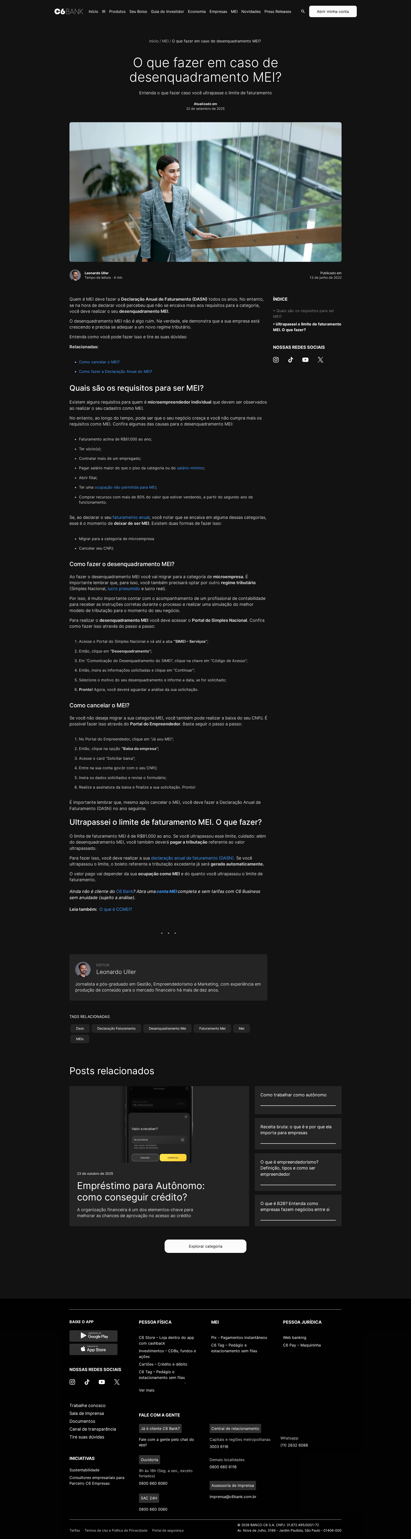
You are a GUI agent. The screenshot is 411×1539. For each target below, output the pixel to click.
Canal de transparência (92, 1429)
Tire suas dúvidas (86, 1436)
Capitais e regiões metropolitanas (240, 1439)
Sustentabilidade (84, 1470)
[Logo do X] (320, 362)
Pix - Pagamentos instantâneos (239, 1337)
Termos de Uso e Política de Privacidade (116, 1530)
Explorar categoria (205, 1246)
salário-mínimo (190, 468)
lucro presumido (124, 588)
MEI (165, 41)
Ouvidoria (149, 1459)
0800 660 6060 (153, 1483)
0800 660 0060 (153, 1509)
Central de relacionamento (235, 1428)
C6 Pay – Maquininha (302, 1345)
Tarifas (74, 1530)
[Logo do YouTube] (305, 362)
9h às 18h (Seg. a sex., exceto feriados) (166, 1473)
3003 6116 (219, 1446)
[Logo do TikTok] (290, 362)
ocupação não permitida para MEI (125, 487)
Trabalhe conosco (87, 1405)
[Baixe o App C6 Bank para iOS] (93, 1349)
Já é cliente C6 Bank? (160, 1428)
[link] (159, 1156)
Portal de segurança (168, 1530)
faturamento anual (131, 517)
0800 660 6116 (223, 1466)
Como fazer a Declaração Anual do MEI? (115, 371)
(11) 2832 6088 (294, 1445)
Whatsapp (289, 1438)
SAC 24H (149, 1498)
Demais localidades (227, 1459)
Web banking (294, 1337)
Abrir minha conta (333, 11)
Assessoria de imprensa (232, 1485)
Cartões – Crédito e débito (163, 1364)
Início (154, 41)
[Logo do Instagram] (276, 362)
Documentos (82, 1421)
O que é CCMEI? (115, 909)
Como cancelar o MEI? (99, 361)
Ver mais (146, 1390)
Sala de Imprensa (86, 1413)
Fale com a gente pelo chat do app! (166, 1442)
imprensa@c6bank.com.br (233, 1496)
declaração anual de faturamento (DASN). (193, 858)
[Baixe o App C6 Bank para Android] (93, 1336)
